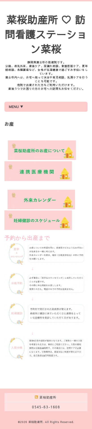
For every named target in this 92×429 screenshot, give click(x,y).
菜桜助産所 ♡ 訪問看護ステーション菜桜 (46, 34)
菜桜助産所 (35, 422)
